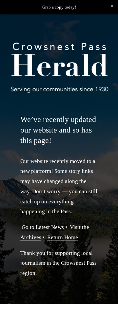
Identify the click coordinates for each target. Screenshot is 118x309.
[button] (112, 6)
